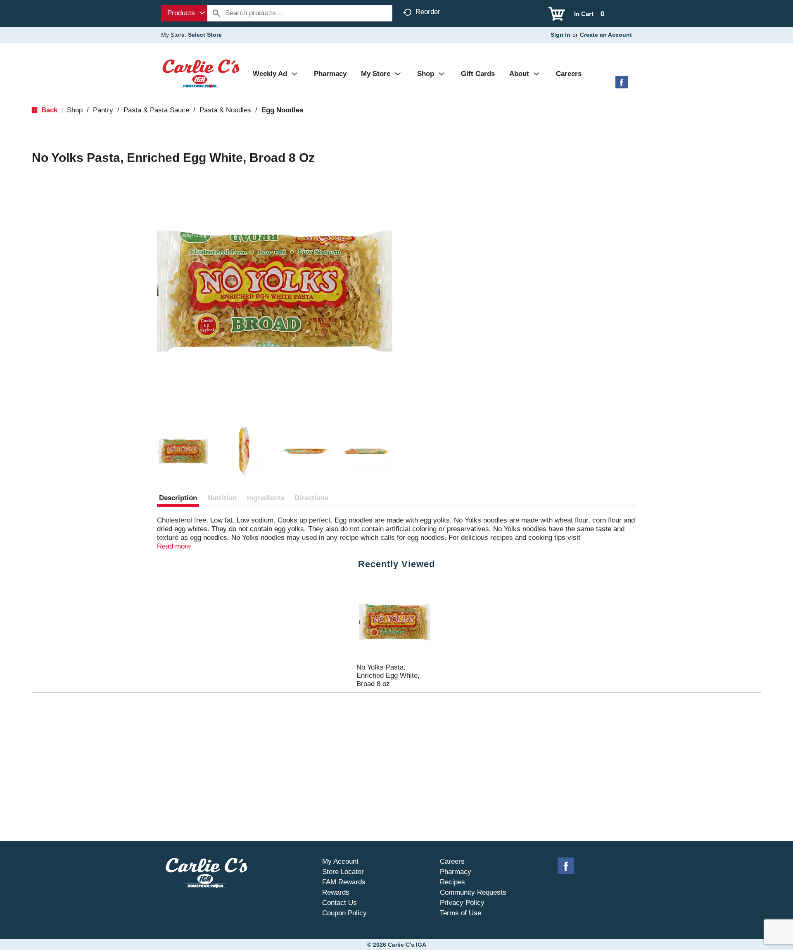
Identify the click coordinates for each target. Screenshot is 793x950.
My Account (340, 861)
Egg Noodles (282, 110)
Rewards (335, 892)
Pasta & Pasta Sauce (156, 110)
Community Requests (473, 892)
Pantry (103, 110)
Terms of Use (460, 913)
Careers (452, 861)
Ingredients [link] (265, 498)
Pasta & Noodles (225, 110)
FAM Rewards (344, 882)
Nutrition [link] (222, 498)
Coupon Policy (344, 913)
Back (48, 110)
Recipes (452, 882)
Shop (75, 110)
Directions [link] (311, 498)
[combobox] (184, 13)
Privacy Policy (462, 903)
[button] (183, 451)
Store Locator (343, 872)
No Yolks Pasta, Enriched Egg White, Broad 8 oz (388, 675)
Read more (174, 546)
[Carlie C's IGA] (201, 73)
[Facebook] (621, 85)
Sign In (560, 34)
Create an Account (606, 34)
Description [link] (178, 498)
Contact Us (339, 903)
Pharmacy (455, 872)
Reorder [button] (427, 12)
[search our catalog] (216, 13)
